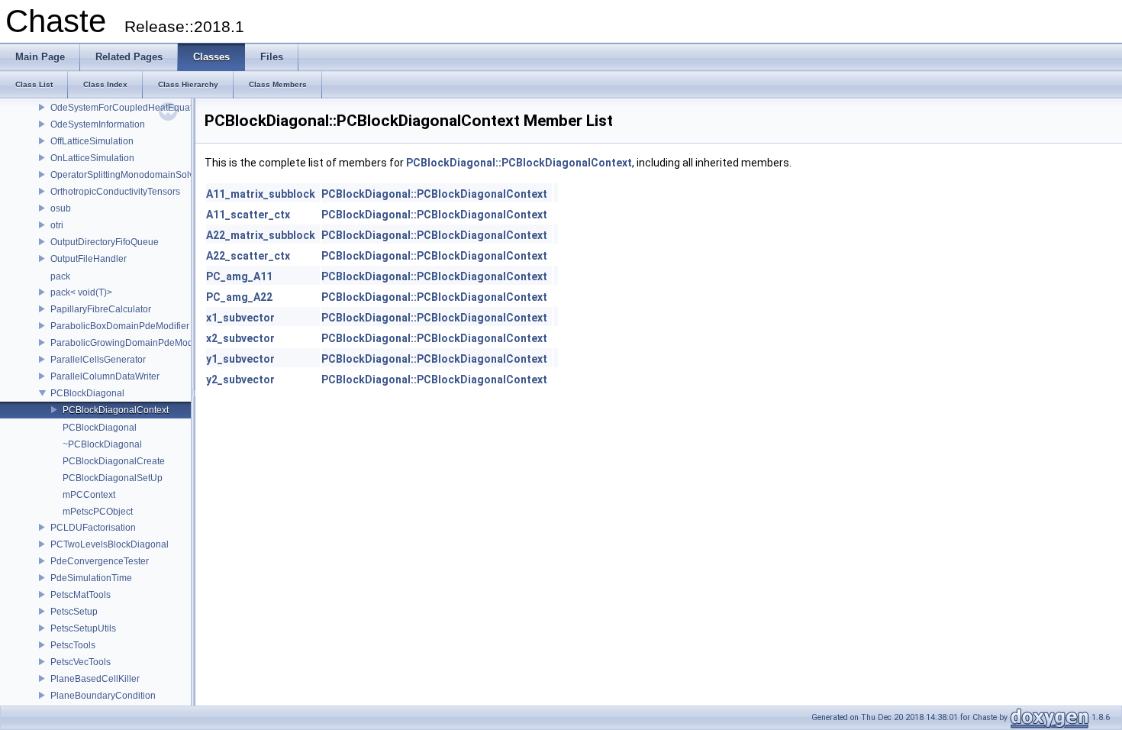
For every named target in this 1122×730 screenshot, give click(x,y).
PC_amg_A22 (239, 297)
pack (60, 276)
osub (60, 208)
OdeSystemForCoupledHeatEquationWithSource (151, 107)
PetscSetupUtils (83, 628)
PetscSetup (74, 611)
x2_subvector (240, 338)
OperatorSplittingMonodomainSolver (126, 175)
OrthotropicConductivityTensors (115, 191)
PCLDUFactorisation (93, 527)
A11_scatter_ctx (248, 214)
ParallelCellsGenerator (98, 359)
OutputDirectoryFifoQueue (104, 242)
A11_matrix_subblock (260, 194)
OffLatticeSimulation (92, 141)
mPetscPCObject (98, 511)
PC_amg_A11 (239, 276)
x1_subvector (240, 318)
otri (56, 225)
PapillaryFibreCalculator (100, 309)
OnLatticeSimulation (92, 158)
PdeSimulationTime (91, 578)
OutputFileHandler (88, 259)
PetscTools (72, 645)
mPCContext (89, 494)
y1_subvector (240, 359)
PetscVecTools (80, 662)
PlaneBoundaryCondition (103, 695)
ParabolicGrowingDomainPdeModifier (129, 343)
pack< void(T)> (81, 292)
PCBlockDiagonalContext (116, 410)
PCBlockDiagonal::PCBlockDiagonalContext (519, 163)
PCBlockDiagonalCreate (114, 461)
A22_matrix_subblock (260, 235)
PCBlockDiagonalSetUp (113, 478)
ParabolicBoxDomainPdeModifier (119, 326)
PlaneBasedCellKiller (95, 678)
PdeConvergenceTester (99, 561)
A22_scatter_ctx (248, 256)
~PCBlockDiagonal (102, 444)
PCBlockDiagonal (87, 393)
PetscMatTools (80, 594)
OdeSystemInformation (97, 124)
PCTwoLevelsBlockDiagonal (109, 544)
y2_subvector (240, 379)
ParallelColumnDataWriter (105, 376)
